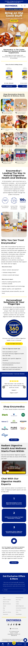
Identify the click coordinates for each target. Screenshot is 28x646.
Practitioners (5, 614)
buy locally (14, 439)
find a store (14, 628)
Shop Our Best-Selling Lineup (14, 64)
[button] (21, 5)
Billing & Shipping (19, 597)
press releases (18, 614)
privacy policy (18, 610)
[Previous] (3, 387)
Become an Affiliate (7, 612)
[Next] (24, 77)
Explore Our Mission (7, 599)
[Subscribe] (23, 589)
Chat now (14, 562)
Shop (4, 597)
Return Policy (18, 599)
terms (17, 612)
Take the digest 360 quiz (14, 343)
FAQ (4, 610)
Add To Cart (9, 86)
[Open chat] (25, 640)
